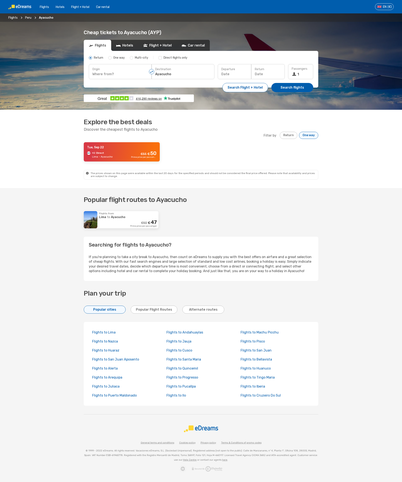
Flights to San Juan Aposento (115, 359)
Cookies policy (187, 442)
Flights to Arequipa (107, 377)
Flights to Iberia (253, 386)
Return (259, 69)
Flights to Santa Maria (183, 359)
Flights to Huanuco (256, 368)
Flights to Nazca (105, 341)
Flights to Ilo (176, 395)
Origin (96, 69)
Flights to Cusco (179, 350)
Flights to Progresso (182, 377)
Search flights (292, 87)
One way (309, 135)
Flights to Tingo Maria (258, 377)
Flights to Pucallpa (181, 386)
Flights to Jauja (178, 341)
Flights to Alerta (105, 368)
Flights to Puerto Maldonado (114, 395)
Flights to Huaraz (105, 350)
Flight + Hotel (80, 7)
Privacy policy (208, 442)
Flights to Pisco (253, 341)
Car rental (103, 7)
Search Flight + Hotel (245, 87)
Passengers (299, 69)
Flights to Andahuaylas (184, 332)
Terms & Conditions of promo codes (241, 442)
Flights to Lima (104, 332)
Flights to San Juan (256, 350)
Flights (44, 7)
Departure (228, 69)
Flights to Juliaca (106, 386)
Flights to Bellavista (256, 359)
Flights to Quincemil (182, 368)
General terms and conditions (157, 442)
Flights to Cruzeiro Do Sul (261, 395)
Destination (163, 69)
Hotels (60, 7)
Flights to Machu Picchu (260, 332)
